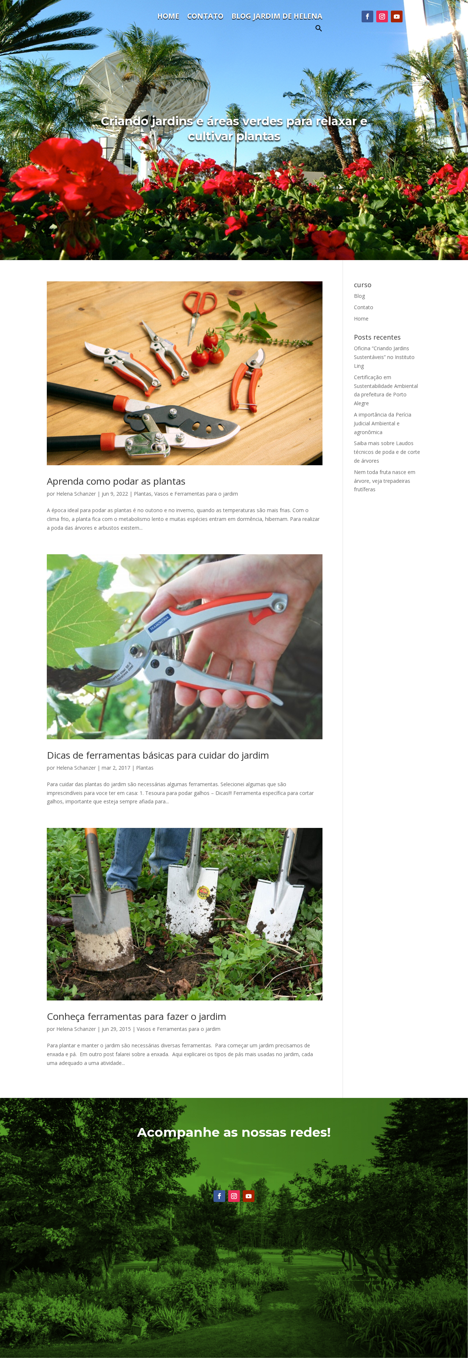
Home (168, 17)
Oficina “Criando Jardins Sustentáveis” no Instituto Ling (384, 357)
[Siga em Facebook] (367, 16)
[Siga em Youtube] (397, 16)
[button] (318, 30)
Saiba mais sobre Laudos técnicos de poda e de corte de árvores (387, 452)
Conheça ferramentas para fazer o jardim (136, 1016)
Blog (359, 295)
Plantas (142, 493)
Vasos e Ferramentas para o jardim (196, 493)
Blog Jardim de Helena (276, 17)
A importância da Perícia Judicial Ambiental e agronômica (382, 423)
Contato (205, 17)
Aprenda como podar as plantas (116, 481)
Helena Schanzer (76, 493)
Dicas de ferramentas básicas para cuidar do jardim (158, 755)
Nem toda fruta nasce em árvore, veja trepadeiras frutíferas (384, 481)
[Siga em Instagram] (382, 16)
